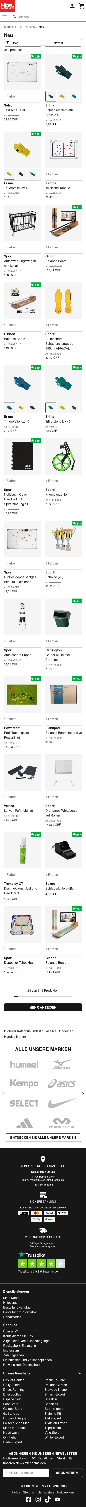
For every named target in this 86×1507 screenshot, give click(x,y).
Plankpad (52, 728)
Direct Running (14, 1389)
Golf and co (11, 1413)
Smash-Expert (55, 1394)
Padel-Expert (12, 1442)
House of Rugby (14, 1418)
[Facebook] (28, 1500)
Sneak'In (51, 1399)
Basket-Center (13, 1380)
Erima (49, 105)
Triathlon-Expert (56, 1423)
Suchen (23, 17)
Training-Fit (53, 1413)
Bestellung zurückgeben (43, 1246)
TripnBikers (53, 1427)
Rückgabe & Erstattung (19, 1345)
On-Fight (9, 1437)
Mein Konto (11, 1297)
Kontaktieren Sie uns (43, 1171)
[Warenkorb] (82, 6)
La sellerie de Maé (16, 1423)
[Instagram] (38, 1500)
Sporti (8, 256)
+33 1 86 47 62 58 (43, 1184)
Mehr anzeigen (43, 1007)
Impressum (11, 1350)
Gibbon (51, 256)
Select (8, 105)
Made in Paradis (14, 1427)
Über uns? (10, 1331)
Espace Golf (12, 1399)
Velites (9, 805)
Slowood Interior (56, 1389)
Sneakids (51, 1404)
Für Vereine (27, 27)
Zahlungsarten (13, 1355)
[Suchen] (14, 16)
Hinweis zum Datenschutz (21, 1364)
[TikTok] (48, 1500)
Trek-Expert (53, 1418)
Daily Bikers (11, 1384)
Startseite (10, 27)
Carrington (53, 650)
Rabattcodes (12, 1317)
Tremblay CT (13, 883)
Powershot (12, 728)
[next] (83, 1093)
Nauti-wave (11, 1432)
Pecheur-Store (55, 1380)
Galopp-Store (12, 1408)
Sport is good (54, 1408)
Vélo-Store (52, 1432)
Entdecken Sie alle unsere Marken (43, 1137)
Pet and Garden (56, 1384)
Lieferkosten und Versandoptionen (27, 1360)
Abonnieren (67, 1472)
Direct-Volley (12, 1394)
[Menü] (5, 17)
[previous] (3, 1093)
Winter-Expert (54, 1437)
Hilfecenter (11, 1302)
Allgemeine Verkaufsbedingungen (27, 1340)
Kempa (50, 183)
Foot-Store (10, 1404)
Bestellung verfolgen (17, 1307)
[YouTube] (57, 1500)
